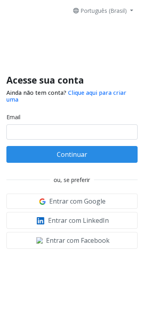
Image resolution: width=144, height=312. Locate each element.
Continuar (72, 154)
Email (13, 117)
